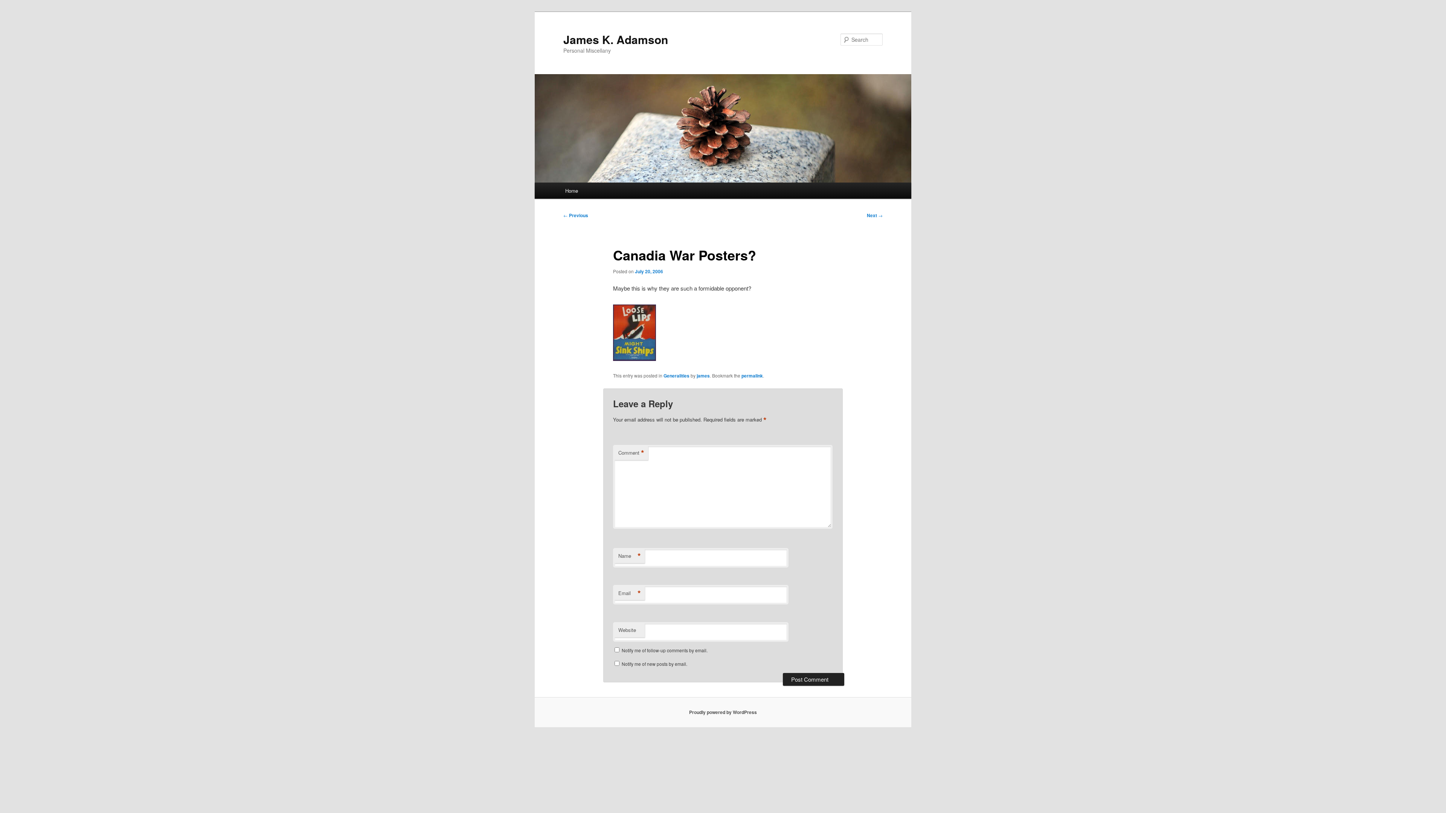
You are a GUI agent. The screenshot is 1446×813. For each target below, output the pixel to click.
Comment (631, 453)
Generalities (676, 375)
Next (875, 215)
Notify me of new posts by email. (654, 664)
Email (629, 593)
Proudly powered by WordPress (723, 712)
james (703, 375)
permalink (752, 375)
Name (629, 556)
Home (571, 190)
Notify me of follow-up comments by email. (665, 650)
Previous (575, 215)
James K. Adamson (615, 39)
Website (627, 629)
